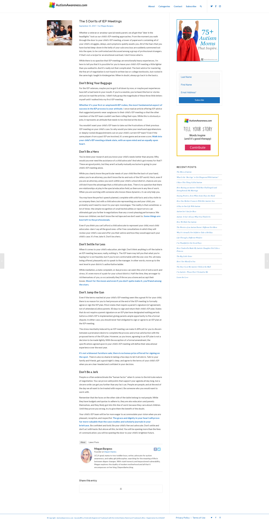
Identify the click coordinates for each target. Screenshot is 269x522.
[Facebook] (155, 449)
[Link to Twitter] (211, 6)
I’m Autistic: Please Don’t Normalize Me (192, 272)
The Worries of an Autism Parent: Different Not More (197, 227)
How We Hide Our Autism (186, 221)
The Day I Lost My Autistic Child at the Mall (194, 266)
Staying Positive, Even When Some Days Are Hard (196, 195)
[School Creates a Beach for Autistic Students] (2, 261)
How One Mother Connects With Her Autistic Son (196, 201)
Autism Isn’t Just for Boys (186, 211)
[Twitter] (159, 449)
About (83, 442)
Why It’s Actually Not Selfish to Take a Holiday (195, 232)
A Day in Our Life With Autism (188, 206)
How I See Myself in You (186, 261)
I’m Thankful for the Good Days (189, 243)
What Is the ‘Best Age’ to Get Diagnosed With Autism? (197, 177)
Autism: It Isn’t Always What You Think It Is (194, 216)
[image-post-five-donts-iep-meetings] (59, 32)
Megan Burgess (107, 26)
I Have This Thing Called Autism (189, 182)
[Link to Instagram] (220, 6)
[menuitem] (151, 6)
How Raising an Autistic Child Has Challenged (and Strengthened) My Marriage (197, 189)
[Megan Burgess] (86, 462)
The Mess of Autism (184, 171)
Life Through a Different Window (189, 237)
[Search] (201, 6)
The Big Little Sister (184, 256)
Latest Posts (94, 442)
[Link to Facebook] (216, 6)
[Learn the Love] (267, 261)
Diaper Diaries (110, 452)
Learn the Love (182, 277)
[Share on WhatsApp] (120, 489)
